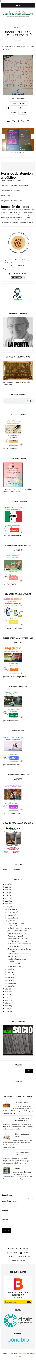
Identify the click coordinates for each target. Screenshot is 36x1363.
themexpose (22, 1353)
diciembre (11, 909)
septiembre (12, 918)
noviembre (11, 912)
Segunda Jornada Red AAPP (18, 939)
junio (9, 972)
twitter (25, 1248)
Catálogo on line (18, 1260)
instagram (14, 1253)
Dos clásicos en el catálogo (17, 941)
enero (10, 986)
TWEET (24, 103)
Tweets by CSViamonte (11, 869)
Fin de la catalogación (16, 966)
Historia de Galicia (14, 956)
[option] (18, 141)
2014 (6, 997)
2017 (6, 989)
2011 (6, 1006)
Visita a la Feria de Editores (18, 954)
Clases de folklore (21, 1102)
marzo (10, 980)
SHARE (14, 103)
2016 (6, 992)
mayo (10, 975)
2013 (6, 1000)
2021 (6, 898)
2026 (7, 884)
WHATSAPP (25, 108)
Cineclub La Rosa (24, 1256)
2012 (6, 1003)
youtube (26, 1253)
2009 (7, 1011)
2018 (7, 907)
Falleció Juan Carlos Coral (17, 933)
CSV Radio (10, 1256)
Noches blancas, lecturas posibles (20, 928)
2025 (6, 887)
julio (9, 969)
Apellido (5, 1220)
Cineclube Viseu (13, 946)
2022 (7, 895)
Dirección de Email (9, 1201)
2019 (6, 904)
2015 (6, 995)
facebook (13, 1248)
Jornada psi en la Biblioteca (18, 931)
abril (9, 978)
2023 (7, 893)
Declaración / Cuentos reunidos (19, 944)
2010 (7, 1009)
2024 (7, 890)
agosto (10, 921)
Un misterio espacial (15, 936)
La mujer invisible (14, 964)
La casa (17, 1168)
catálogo (17, 27)
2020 (7, 901)
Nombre (5, 1210)
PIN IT (15, 112)
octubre (10, 915)
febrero (10, 983)
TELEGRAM (13, 108)
